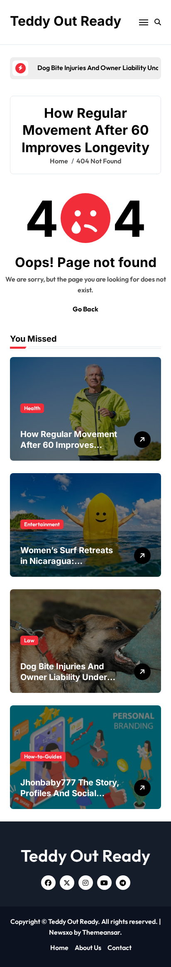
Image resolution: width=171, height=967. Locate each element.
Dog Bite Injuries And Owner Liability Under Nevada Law (63, 677)
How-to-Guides (43, 756)
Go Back (85, 309)
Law (29, 640)
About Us (88, 947)
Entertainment (42, 524)
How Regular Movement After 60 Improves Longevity (68, 445)
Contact (119, 947)
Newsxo (61, 932)
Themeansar (101, 932)
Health (32, 408)
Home (59, 947)
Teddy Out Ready (65, 21)
